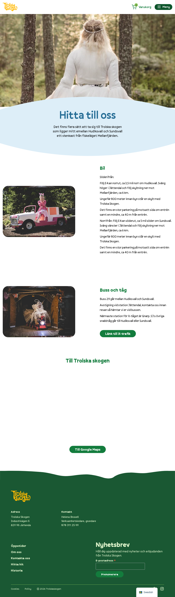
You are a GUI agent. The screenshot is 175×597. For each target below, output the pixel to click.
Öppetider (18, 546)
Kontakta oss (20, 558)
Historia (17, 570)
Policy (28, 588)
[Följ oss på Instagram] (162, 589)
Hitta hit (17, 564)
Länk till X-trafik (117, 333)
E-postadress (106, 560)
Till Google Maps (87, 449)
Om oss (16, 552)
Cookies (15, 588)
